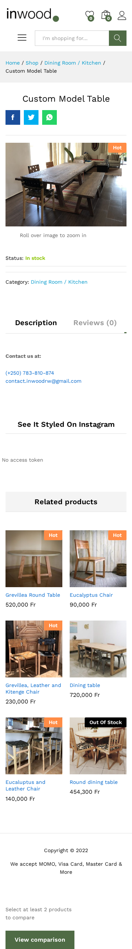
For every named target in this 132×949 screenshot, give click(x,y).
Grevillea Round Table (33, 595)
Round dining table (94, 782)
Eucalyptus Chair (91, 595)
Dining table (85, 685)
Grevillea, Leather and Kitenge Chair (33, 688)
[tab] (36, 326)
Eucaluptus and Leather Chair (25, 785)
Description (36, 322)
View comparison (40, 939)
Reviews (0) (95, 322)
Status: (14, 258)
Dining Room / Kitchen (59, 282)
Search (117, 38)
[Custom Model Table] (13, 117)
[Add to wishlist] (50, 583)
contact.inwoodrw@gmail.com (43, 381)
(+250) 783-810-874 (30, 373)
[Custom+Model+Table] (31, 117)
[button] (16, 583)
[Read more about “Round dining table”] (80, 770)
